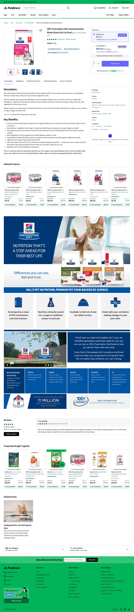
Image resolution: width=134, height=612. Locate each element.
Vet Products (104, 129)
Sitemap (115, 609)
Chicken (94, 99)
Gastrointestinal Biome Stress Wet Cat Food (76, 474)
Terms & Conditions (108, 575)
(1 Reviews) (61, 39)
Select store (125, 2)
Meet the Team (74, 578)
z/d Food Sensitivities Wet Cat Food (34, 192)
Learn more (32, 2)
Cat (93, 126)
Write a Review (71, 39)
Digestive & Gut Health (99, 105)
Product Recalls (41, 587)
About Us (72, 575)
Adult (93, 92)
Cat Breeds (40, 584)
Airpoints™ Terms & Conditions (112, 590)
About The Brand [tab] (66, 81)
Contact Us (40, 578)
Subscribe (92, 560)
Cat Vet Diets (107, 126)
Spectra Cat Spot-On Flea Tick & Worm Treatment (13, 474)
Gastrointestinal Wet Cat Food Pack (118, 474)
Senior (98, 92)
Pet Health (95, 129)
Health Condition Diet (104, 114)
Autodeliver (73, 587)
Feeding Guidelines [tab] (50, 81)
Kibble (94, 120)
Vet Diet (94, 114)
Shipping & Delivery (43, 575)
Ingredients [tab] (20, 81)
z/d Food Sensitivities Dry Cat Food (55, 192)
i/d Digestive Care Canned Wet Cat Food (119, 192)
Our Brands (72, 584)
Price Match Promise (108, 587)
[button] (100, 8)
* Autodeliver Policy (108, 578)
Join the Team (75, 581)
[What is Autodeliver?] (106, 45)
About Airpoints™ (75, 594)
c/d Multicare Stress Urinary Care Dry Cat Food (35, 474)
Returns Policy (106, 584)
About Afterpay (74, 597)
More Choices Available (14, 469)
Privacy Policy (106, 572)
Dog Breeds (40, 581)
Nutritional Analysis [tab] (34, 81)
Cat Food (98, 126)
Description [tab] (9, 81)
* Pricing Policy (106, 594)
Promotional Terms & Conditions (112, 581)
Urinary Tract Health (112, 105)
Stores (71, 572)
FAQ (37, 572)
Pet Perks (72, 590)
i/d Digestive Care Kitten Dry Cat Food (99, 192)
